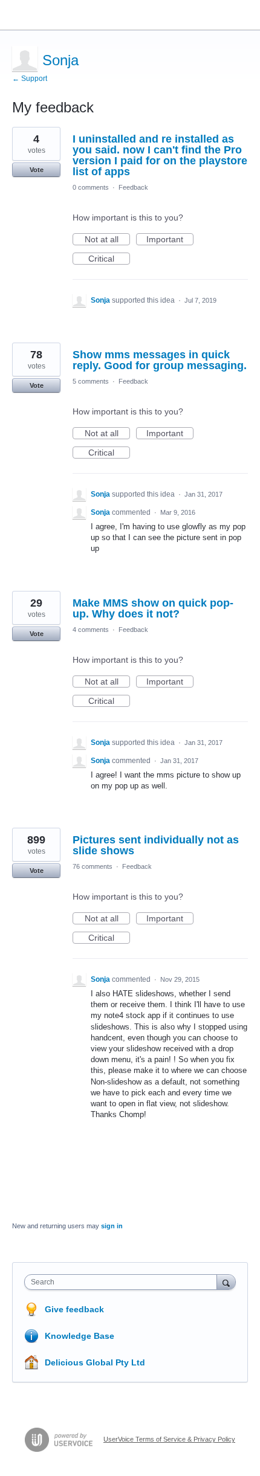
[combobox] (123, 1282)
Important (169, 239)
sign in (112, 1225)
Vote (37, 169)
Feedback (133, 187)
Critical (109, 259)
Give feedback (74, 1309)
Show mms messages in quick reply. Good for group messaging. (160, 360)
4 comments (91, 629)
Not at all (107, 239)
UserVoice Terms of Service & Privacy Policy (169, 1439)
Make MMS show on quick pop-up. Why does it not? (153, 608)
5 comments (91, 381)
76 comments (92, 866)
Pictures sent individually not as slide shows (156, 845)
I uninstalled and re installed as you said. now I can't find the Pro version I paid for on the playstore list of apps (160, 155)
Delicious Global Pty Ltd (95, 1362)
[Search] (226, 1281)
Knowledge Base (79, 1336)
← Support (29, 78)
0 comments (91, 187)
